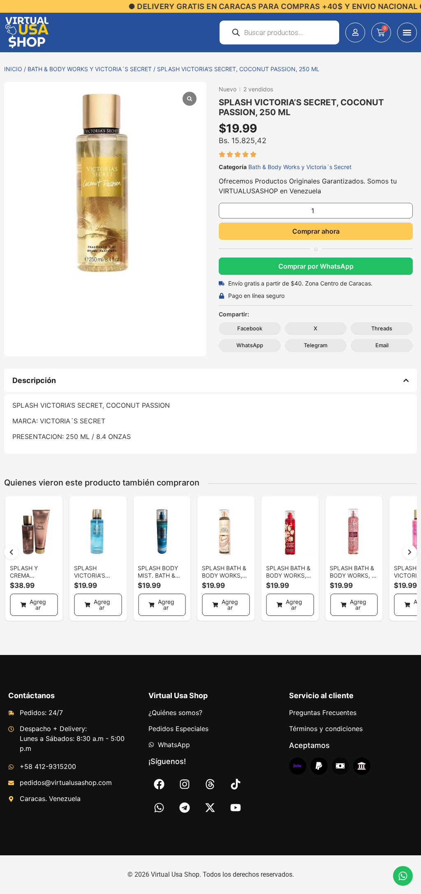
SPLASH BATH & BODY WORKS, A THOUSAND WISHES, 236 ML (352, 579)
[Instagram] (184, 784)
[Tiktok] (235, 784)
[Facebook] (159, 784)
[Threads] (210, 784)
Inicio (13, 68)
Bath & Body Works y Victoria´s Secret (90, 68)
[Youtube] (235, 807)
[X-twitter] (210, 807)
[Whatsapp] (159, 807)
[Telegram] (184, 807)
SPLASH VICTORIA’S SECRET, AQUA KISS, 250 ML (94, 579)
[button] (407, 32)
